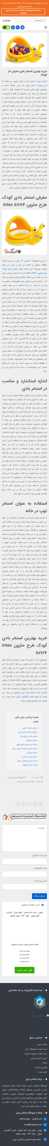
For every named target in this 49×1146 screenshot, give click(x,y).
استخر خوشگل (31, 740)
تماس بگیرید (22, 970)
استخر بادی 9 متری (30, 728)
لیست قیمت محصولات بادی (36, 1049)
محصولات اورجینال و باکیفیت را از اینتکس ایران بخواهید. (23, 11)
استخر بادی (42, 81)
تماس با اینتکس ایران (39, 1058)
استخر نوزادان (32, 752)
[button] (22, 27)
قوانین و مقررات (41, 1067)
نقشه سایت (42, 1072)
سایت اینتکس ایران (24, 696)
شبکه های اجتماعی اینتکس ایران (27, 1139)
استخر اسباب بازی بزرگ (28, 736)
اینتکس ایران (42, 1044)
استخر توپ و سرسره (29, 756)
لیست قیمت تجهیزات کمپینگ (35, 1053)
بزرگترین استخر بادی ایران (27, 732)
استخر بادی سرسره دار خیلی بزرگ (24, 748)
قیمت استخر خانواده (29, 764)
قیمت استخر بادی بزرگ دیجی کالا (27, 785)
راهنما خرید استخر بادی (25, 781)
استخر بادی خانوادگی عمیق (27, 760)
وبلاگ (37, 781)
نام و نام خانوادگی (39, 855)
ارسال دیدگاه (39, 896)
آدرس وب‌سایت (40, 880)
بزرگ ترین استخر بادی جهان (26, 744)
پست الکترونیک (40, 868)
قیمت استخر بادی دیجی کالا (23, 792)
